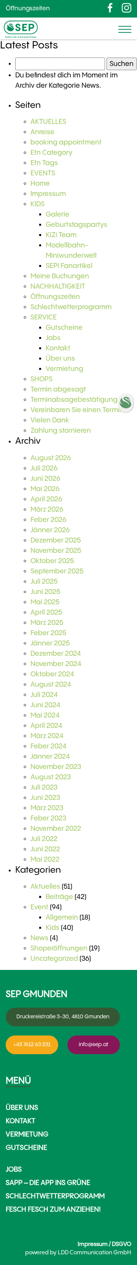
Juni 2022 (45, 849)
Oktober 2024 (52, 674)
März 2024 (47, 736)
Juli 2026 (43, 468)
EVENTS (42, 173)
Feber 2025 (48, 633)
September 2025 (56, 571)
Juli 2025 (43, 581)
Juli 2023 (43, 787)
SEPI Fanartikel (69, 266)
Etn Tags (44, 163)
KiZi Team (61, 235)
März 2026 (46, 509)
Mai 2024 (45, 715)
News (39, 938)
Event (39, 907)
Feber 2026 (48, 519)
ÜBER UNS (22, 1107)
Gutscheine (64, 327)
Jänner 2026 (50, 530)
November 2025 (55, 550)
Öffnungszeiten (28, 8)
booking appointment (66, 142)
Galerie (57, 214)
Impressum (48, 193)
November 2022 (55, 828)
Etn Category (51, 152)
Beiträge (59, 897)
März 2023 (46, 808)
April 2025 (46, 612)
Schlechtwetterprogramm (71, 307)
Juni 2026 (45, 478)
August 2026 (50, 458)
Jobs (53, 338)
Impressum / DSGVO (104, 1244)
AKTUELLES (48, 121)
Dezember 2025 (55, 540)
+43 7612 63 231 (32, 1044)
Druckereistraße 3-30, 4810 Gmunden (62, 1016)
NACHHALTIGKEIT (57, 286)
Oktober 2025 (52, 561)
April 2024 (46, 725)
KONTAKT (20, 1121)
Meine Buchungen (59, 276)
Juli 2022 (43, 839)
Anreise (42, 132)
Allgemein (62, 917)
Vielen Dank (49, 420)
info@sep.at (93, 1044)
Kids (52, 927)
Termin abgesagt (58, 389)
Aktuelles (45, 886)
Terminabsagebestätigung (74, 399)
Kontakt (58, 348)
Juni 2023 (45, 797)
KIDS (37, 204)
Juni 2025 (45, 592)
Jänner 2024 (50, 756)
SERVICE (43, 317)
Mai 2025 (44, 602)
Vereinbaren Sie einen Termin (77, 410)
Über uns (60, 358)
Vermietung (64, 368)
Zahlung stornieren (60, 430)
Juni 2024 (45, 705)
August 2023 (50, 777)
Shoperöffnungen (59, 948)
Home (40, 183)
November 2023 (55, 767)
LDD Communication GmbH (94, 1252)
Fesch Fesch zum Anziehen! (53, 1209)
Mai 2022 (44, 859)
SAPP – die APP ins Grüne (48, 1182)
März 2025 (46, 622)
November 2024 (55, 664)
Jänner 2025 (50, 643)
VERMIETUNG (27, 1134)
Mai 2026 (44, 489)
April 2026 (46, 499)
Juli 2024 (44, 694)
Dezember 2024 (55, 653)
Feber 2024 (48, 746)
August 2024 (50, 684)
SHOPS (41, 379)
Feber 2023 (48, 818)
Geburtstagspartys (76, 224)
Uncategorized (54, 958)
